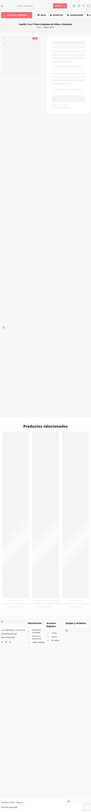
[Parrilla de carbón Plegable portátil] (15, 515)
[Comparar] (4, 43)
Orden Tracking (38, 642)
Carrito (54, 637)
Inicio (39, 27)
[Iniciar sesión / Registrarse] (74, 5)
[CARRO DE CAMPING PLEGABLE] (45, 515)
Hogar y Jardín (48, 27)
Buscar (58, 6)
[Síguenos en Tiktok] (10, 642)
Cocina (9, 601)
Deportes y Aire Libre (40, 601)
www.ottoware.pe (8, 637)
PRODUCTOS (58, 15)
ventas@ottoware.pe (9, 634)
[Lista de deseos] (4, 39)
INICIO (43, 15)
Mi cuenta (55, 640)
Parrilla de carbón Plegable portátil (18, 603)
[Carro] (78, 5)
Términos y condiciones (36, 637)
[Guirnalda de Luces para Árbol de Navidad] (75, 515)
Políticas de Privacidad (36, 631)
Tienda (54, 633)
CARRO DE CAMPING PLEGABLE (46, 603)
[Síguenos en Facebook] (2, 642)
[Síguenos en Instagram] (6, 642)
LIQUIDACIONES (76, 15)
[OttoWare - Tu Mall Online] (5, 6)
